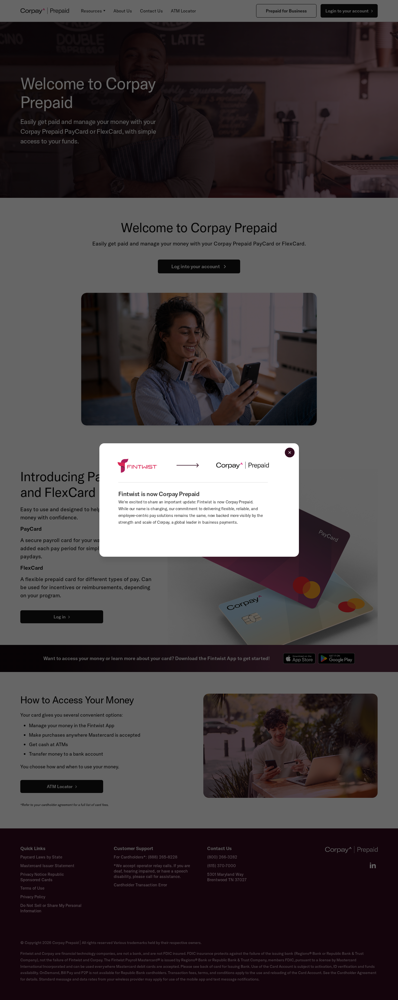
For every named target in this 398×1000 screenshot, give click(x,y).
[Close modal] (290, 452)
